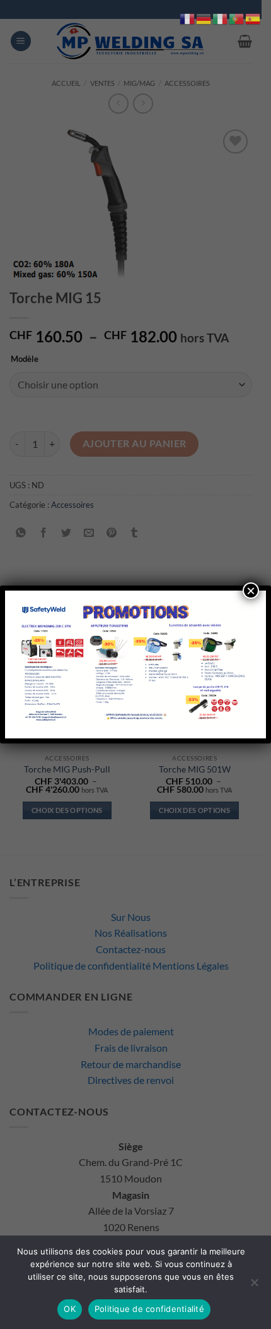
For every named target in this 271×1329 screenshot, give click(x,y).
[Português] (237, 17)
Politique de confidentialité (149, 1309)
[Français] (188, 17)
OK (70, 1309)
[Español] (253, 17)
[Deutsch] (204, 17)
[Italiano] (220, 17)
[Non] (254, 1286)
